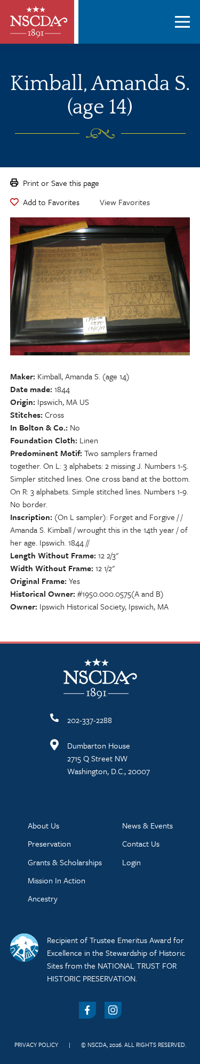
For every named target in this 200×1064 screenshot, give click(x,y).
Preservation (49, 843)
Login (131, 862)
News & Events (147, 825)
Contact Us (140, 843)
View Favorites (125, 202)
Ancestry (43, 898)
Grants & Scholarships (65, 862)
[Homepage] (39, 22)
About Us (43, 825)
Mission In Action (56, 880)
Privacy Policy (36, 1044)
